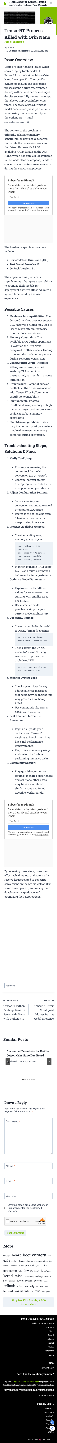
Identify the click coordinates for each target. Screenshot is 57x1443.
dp (50, 1260)
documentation (41, 1261)
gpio (43, 1265)
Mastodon (49, 1412)
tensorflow (44, 1286)
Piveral (13, 1061)
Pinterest (50, 1428)
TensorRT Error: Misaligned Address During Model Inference (44, 1009)
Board (51, 1335)
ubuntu (25, 1291)
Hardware (49, 1350)
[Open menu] (51, 3)
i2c (31, 1271)
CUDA (51, 1346)
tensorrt (10, 985)
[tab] (23, 1079)
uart (17, 1291)
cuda (6, 1260)
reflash (9, 1285)
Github (51, 1431)
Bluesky (50, 1420)
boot (27, 1255)
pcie (5, 1280)
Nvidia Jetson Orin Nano (43, 1323)
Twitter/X (49, 1408)
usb (37, 1291)
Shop (51, 1355)
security (30, 1286)
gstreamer (10, 1271)
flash (21, 1265)
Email (10, 1181)
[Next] (49, 1061)
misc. (19, 1276)
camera (39, 1255)
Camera (50, 1327)
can (49, 1255)
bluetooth (7, 1256)
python (28, 1280)
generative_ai (32, 1265)
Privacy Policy (47, 1367)
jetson (45, 1270)
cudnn (14, 1261)
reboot (46, 1281)
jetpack (36, 1271)
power (20, 1280)
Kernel (51, 1342)
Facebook (49, 1416)
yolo (48, 1291)
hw (26, 1271)
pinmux (12, 1281)
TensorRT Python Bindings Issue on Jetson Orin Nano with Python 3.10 (14, 1009)
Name (10, 1166)
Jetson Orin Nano (14, 42)
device (22, 1260)
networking (29, 1276)
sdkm (20, 1286)
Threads (50, 1424)
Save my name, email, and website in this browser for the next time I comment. (28, 1208)
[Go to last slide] (8, 1061)
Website (11, 1196)
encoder (6, 1266)
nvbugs (39, 1276)
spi (37, 1286)
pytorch (38, 1280)
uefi (32, 1291)
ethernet (14, 1266)
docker (29, 1260)
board (17, 1255)
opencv (48, 1276)
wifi (43, 1291)
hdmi (21, 1271)
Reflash (50, 1339)
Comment (13, 1121)
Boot (52, 1331)
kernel (8, 1276)
